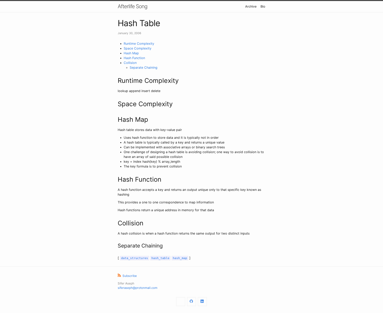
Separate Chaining (143, 67)
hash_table (160, 258)
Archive (251, 6)
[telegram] (180, 301)
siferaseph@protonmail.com (137, 288)
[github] (191, 301)
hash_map (180, 258)
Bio (263, 6)
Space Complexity (137, 48)
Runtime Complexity (139, 44)
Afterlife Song (132, 6)
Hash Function (134, 58)
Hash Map (131, 53)
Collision (130, 63)
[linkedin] (202, 301)
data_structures (134, 258)
